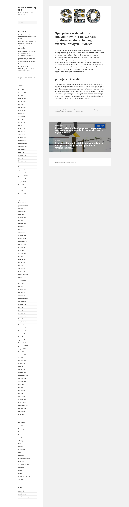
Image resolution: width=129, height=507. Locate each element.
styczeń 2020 (22, 295)
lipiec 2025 (21, 119)
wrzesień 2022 (22, 209)
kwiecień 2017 (22, 361)
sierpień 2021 (22, 247)
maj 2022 (20, 220)
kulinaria (21, 447)
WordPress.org (22, 500)
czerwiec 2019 (22, 304)
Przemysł (21, 455)
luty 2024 (21, 167)
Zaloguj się (21, 491)
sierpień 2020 (22, 280)
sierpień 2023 (22, 182)
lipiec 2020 (21, 283)
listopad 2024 (22, 140)
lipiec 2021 (21, 250)
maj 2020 (20, 286)
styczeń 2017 (22, 369)
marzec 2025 (22, 131)
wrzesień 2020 (22, 277)
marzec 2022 (22, 226)
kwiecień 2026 (22, 98)
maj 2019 (20, 307)
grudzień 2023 (22, 173)
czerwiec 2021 (22, 253)
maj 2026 (20, 95)
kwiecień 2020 (22, 289)
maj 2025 (20, 125)
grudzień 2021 (22, 235)
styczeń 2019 (22, 313)
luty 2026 (21, 104)
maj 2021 (20, 256)
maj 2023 (20, 191)
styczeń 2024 (22, 170)
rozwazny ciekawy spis (27, 8)
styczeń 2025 (22, 134)
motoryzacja (21, 450)
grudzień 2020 (22, 271)
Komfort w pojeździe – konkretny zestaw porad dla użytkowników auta (26, 68)
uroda (20, 470)
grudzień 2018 (22, 316)
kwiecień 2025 (22, 128)
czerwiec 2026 (22, 92)
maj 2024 (20, 158)
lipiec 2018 (21, 325)
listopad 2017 (22, 343)
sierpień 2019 (22, 301)
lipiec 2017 (21, 352)
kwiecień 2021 (22, 259)
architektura (22, 426)
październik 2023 (23, 176)
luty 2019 (21, 310)
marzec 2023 (22, 197)
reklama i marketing (24, 458)
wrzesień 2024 (22, 146)
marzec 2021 (22, 262)
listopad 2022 (22, 203)
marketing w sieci (97, 110)
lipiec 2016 (21, 384)
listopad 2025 (22, 113)
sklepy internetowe (23, 464)
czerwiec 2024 (22, 155)
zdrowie (20, 479)
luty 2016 (21, 393)
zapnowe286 (71, 110)
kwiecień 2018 (22, 331)
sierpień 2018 (22, 322)
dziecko (20, 438)
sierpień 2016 (22, 381)
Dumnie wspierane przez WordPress (65, 162)
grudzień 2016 (22, 372)
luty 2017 (21, 367)
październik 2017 (23, 346)
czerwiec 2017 (22, 355)
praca (20, 452)
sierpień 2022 (22, 212)
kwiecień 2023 (22, 194)
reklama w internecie (66, 112)
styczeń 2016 (22, 396)
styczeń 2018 (22, 340)
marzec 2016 (22, 390)
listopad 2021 (22, 238)
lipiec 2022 (21, 214)
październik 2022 (23, 206)
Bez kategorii (22, 429)
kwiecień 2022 (22, 223)
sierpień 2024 (22, 149)
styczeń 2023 (22, 200)
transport (21, 467)
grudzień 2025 (22, 110)
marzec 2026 (22, 101)
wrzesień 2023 (22, 179)
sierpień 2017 (22, 349)
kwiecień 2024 (22, 161)
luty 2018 (21, 337)
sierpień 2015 (22, 411)
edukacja (20, 441)
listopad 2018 (22, 319)
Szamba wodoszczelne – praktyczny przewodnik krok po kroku (27, 36)
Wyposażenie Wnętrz (24, 476)
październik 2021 (23, 241)
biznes (20, 432)
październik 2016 (23, 375)
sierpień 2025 (22, 116)
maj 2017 (20, 358)
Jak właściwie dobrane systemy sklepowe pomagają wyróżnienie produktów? (27, 53)
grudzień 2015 (22, 399)
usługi (20, 473)
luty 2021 (21, 265)
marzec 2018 (22, 334)
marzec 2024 (22, 164)
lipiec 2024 (21, 152)
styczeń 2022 (22, 232)
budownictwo (22, 435)
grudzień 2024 (22, 137)
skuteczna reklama (78, 112)
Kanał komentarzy (23, 497)
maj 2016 (20, 387)
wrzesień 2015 (22, 408)
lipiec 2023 (21, 185)
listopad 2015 (22, 402)
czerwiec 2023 (22, 188)
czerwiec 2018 (22, 328)
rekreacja (21, 461)
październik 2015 (23, 405)
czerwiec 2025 (22, 122)
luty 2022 (21, 229)
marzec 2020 (22, 292)
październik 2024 (23, 143)
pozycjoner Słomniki (67, 79)
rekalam (57, 112)
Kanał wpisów (22, 494)
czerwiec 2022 (22, 217)
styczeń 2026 (22, 107)
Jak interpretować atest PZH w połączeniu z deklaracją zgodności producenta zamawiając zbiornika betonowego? (27, 45)
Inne (19, 444)
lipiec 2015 (21, 414)
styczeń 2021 (22, 268)
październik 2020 (23, 274)
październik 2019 (23, 298)
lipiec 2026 (21, 89)
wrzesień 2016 (22, 378)
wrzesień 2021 (22, 244)
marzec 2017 (22, 364)
